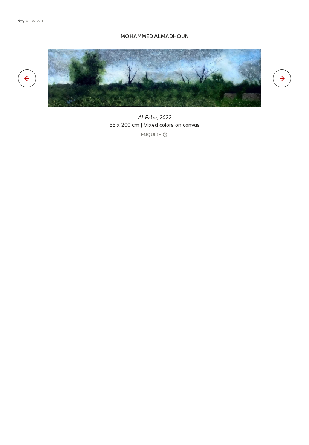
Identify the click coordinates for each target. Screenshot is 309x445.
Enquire (151, 134)
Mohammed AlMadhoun (155, 36)
